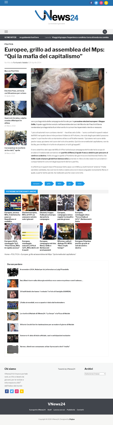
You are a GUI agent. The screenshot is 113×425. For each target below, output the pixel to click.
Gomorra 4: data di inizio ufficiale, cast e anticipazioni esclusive (45, 335)
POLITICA (9, 44)
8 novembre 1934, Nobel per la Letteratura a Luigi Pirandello (44, 269)
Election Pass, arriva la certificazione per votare (15, 92)
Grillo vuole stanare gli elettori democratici (49, 159)
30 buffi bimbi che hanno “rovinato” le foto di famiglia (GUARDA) (45, 291)
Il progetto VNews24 (37, 410)
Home (7, 254)
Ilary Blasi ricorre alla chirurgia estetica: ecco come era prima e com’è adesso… (51, 280)
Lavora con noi (59, 410)
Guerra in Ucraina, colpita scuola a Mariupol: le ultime (15, 120)
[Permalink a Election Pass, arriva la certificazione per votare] (16, 81)
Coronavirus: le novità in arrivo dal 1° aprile (15, 149)
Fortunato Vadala (20, 63)
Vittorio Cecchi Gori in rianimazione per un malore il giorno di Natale (47, 324)
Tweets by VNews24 (66, 369)
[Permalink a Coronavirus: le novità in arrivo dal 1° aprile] (16, 139)
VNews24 (56, 404)
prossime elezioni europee (85, 121)
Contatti (80, 410)
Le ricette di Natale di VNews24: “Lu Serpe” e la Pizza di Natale (45, 313)
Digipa (72, 419)
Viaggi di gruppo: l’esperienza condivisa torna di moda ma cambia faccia (75, 37)
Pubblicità (71, 410)
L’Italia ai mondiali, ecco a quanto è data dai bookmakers (42, 302)
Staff (50, 410)
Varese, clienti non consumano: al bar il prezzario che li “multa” (45, 346)
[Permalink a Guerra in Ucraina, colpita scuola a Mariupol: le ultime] (16, 109)
